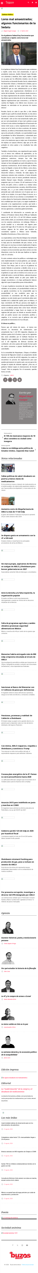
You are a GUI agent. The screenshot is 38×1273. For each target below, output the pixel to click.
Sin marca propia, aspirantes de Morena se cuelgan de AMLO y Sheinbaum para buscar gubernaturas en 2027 (18, 565)
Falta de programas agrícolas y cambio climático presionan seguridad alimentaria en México (18, 624)
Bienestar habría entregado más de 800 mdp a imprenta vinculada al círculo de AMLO (18, 655)
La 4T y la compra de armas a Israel (16, 995)
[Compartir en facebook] (5, 378)
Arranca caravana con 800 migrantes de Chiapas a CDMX (18, 1149)
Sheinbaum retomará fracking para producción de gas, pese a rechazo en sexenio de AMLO (17, 860)
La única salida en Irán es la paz (14, 1022)
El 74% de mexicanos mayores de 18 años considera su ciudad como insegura (19, 437)
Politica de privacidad (28, 1262)
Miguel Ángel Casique (10, 29)
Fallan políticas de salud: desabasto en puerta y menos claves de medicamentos (18, 477)
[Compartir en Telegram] (19, 378)
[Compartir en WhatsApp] (15, 378)
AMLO (12, 374)
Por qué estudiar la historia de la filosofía (18, 967)
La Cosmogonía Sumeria (12, 1214)
